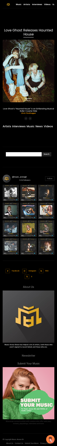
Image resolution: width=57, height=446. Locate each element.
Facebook (15, 271)
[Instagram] (24, 271)
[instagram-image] (11, 193)
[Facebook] (8, 271)
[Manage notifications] (51, 441)
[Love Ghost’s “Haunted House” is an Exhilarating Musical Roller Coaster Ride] (28, 71)
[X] (27, 276)
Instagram (32, 271)
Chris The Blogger (28, 113)
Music (29, 100)
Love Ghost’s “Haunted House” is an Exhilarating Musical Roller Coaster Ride (28, 109)
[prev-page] (26, 118)
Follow (49, 178)
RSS (47, 271)
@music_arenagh (19, 177)
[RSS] (41, 271)
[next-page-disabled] (30, 118)
